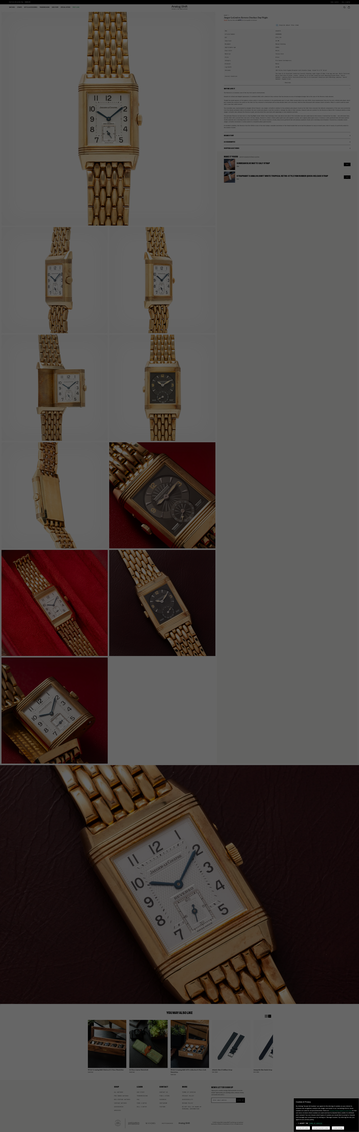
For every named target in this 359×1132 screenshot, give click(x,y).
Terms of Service (315, 1123)
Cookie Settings (338, 1128)
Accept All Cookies (302, 1128)
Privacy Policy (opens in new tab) (341, 1110)
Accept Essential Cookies (320, 1128)
